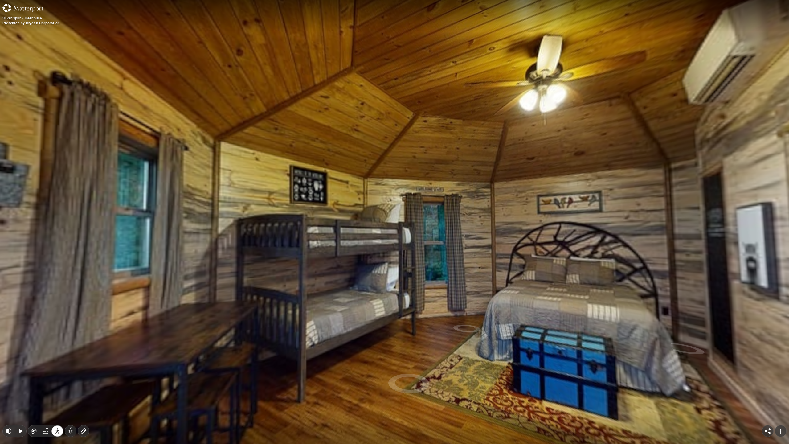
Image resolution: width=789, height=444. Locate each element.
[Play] (20, 431)
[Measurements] (83, 431)
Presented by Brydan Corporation (31, 23)
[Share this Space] (768, 431)
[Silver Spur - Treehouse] (394, 222)
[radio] (34, 431)
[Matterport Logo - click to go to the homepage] (23, 8)
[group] (45, 431)
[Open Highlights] (8, 431)
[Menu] (781, 431)
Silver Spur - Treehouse (22, 18)
